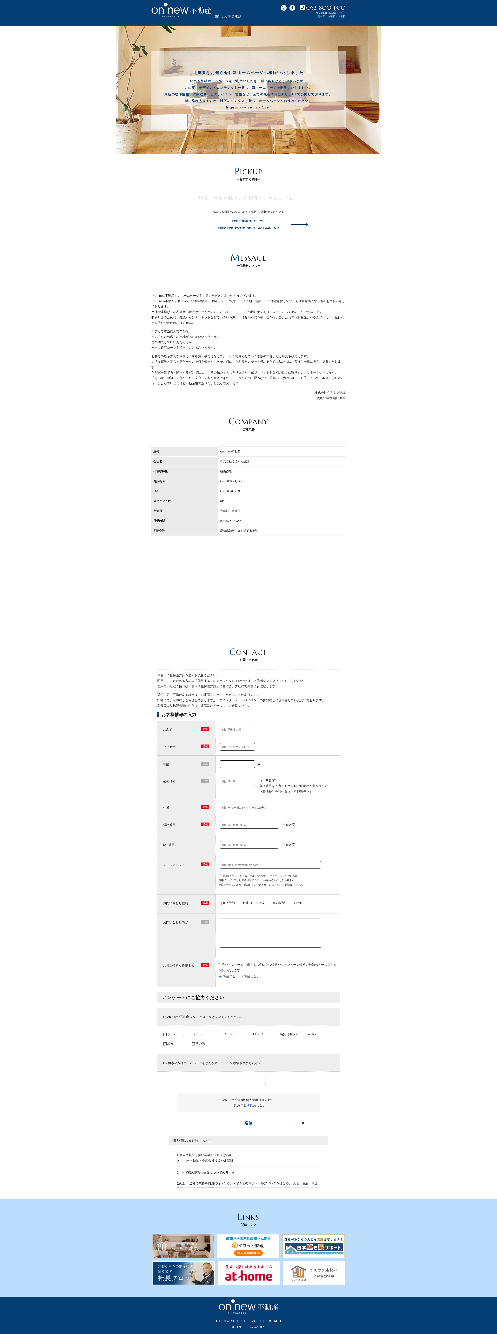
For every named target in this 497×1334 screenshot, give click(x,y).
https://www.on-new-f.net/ (248, 107)
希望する (229, 976)
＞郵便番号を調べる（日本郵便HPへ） (286, 791)
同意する (240, 1105)
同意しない (258, 1105)
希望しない (252, 976)
